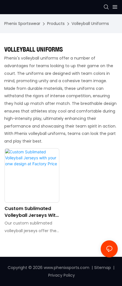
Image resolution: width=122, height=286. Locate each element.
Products (56, 23)
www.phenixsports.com (66, 267)
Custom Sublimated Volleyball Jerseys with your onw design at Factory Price (31, 212)
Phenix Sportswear (22, 23)
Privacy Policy (61, 275)
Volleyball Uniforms (90, 23)
